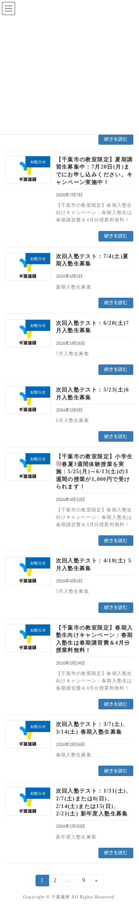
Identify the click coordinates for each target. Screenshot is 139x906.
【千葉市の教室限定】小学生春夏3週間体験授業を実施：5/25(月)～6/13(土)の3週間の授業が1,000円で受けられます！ (94, 471)
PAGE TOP (127, 871)
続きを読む (115, 139)
